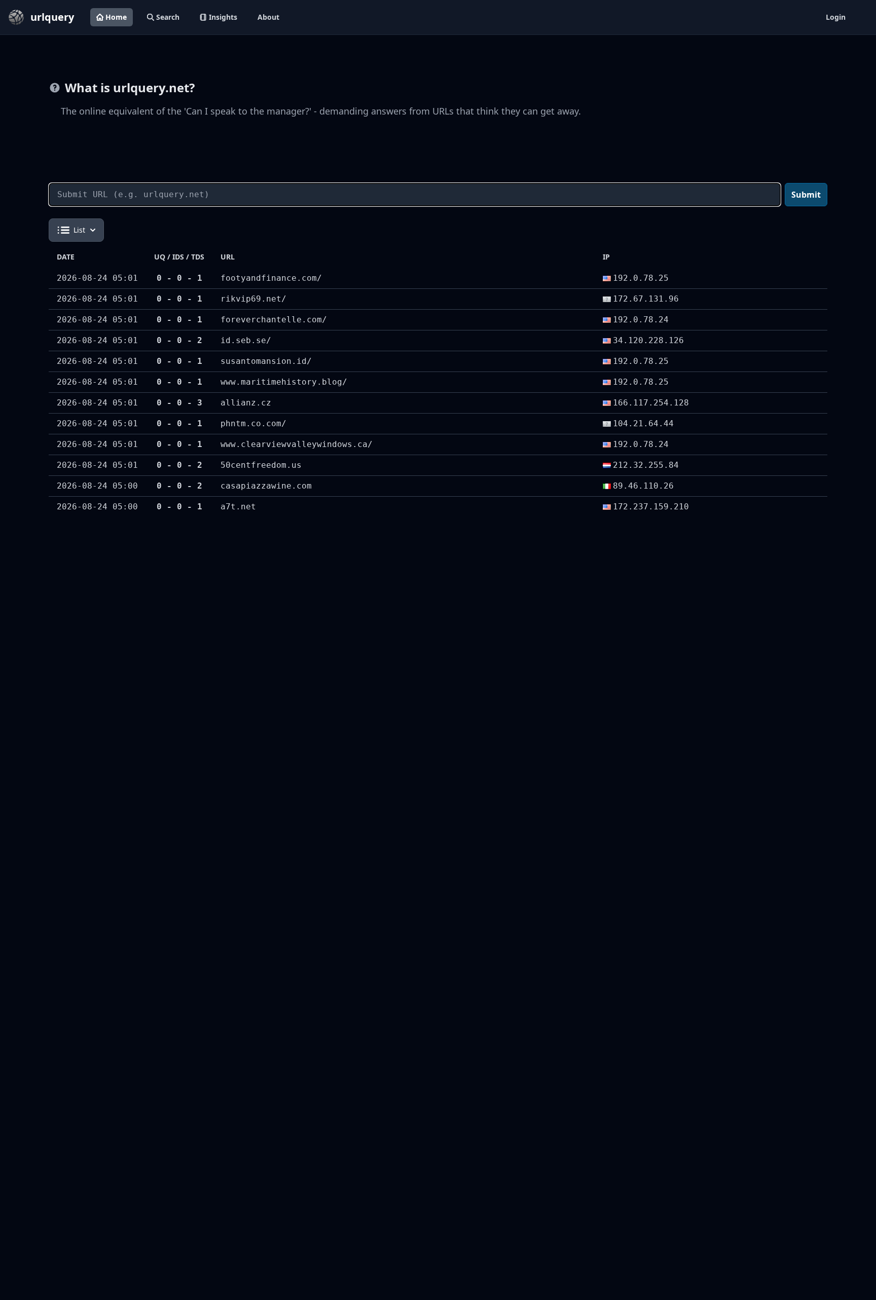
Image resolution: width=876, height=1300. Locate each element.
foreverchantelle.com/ (274, 319)
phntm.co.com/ (253, 423)
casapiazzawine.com (266, 486)
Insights (223, 17)
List (79, 230)
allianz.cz (246, 402)
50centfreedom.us (261, 465)
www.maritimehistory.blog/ (284, 382)
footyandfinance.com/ (271, 278)
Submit (806, 194)
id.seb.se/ (246, 340)
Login (836, 17)
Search (167, 17)
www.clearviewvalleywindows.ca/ (297, 444)
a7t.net (238, 506)
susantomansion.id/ (266, 361)
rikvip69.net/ (253, 299)
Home (116, 17)
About (268, 17)
